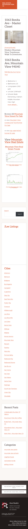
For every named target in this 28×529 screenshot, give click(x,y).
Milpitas (6, 333)
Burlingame (8, 284)
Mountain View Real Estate (14, 141)
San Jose (7, 374)
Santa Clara (7, 381)
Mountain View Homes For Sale (14, 115)
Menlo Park (8, 325)
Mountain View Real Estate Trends (14, 148)
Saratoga (7, 385)
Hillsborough (8, 310)
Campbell (7, 288)
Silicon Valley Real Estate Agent (17, 525)
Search (6, 210)
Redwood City (8, 359)
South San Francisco (10, 388)
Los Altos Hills (8, 318)
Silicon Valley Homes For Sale (18, 521)
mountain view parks (10, 449)
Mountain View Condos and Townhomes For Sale (13, 122)
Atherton (7, 273)
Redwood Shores (9, 362)
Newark (6, 344)
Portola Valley (8, 355)
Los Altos (7, 314)
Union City (7, 392)
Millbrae (6, 329)
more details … (13, 105)
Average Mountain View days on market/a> (14, 187)
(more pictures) (10, 47)
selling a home (8, 464)
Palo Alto (7, 351)
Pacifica (6, 347)
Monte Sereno (8, 336)
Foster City (7, 303)
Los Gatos (7, 321)
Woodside (7, 396)
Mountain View (9, 340)
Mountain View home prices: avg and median (14, 165)
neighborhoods (9, 457)
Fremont (7, 306)
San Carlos (7, 370)
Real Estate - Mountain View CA (8, 4)
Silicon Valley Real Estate (19, 523)
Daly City (7, 295)
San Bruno (7, 366)
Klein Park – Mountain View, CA (13, 433)
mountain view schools (11, 453)
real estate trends (9, 461)
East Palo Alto (8, 299)
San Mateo (7, 377)
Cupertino (7, 291)
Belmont (7, 277)
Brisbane (7, 280)
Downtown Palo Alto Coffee (13, 418)
